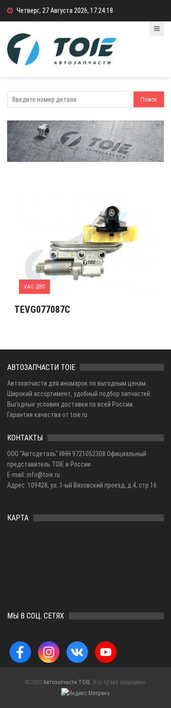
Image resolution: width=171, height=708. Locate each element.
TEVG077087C (42, 309)
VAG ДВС (34, 286)
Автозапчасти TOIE (66, 682)
